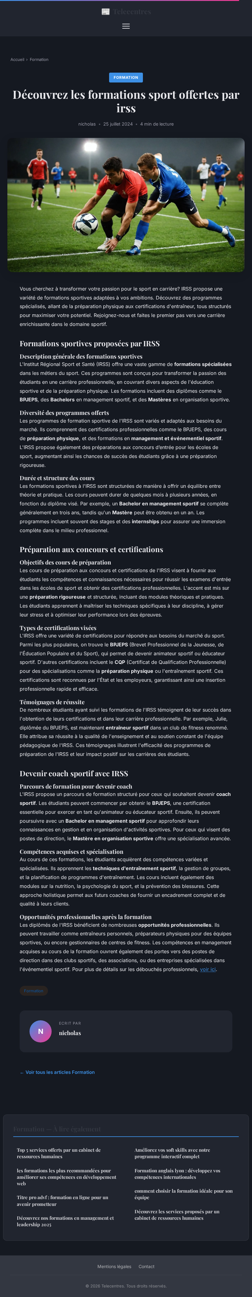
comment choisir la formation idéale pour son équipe (184, 1194)
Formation (39, 59)
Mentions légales (114, 1266)
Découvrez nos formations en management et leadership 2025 (65, 1221)
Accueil (17, 59)
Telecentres (126, 11)
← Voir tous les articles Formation (57, 1072)
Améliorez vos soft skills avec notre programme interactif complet (172, 1153)
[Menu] (126, 26)
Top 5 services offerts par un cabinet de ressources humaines (59, 1153)
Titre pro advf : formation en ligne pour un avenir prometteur (62, 1200)
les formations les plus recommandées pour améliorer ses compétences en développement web (66, 1177)
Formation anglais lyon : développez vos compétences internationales (177, 1173)
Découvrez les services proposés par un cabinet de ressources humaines (177, 1214)
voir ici (208, 969)
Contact (147, 1266)
